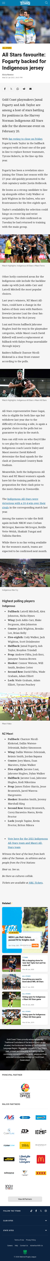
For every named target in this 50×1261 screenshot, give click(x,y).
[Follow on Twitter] (41, 1210)
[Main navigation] (3, 2)
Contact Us (24, 1245)
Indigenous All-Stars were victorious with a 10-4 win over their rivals (24, 503)
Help (16, 1245)
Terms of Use (19, 1240)
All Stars (7, 48)
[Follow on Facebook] (36, 1210)
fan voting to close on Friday (25, 138)
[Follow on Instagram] (46, 1210)
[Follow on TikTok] (31, 1210)
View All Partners (25, 1199)
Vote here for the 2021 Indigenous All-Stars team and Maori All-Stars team (28, 843)
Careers (10, 1245)
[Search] (46, 3)
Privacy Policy (31, 1240)
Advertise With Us (36, 1245)
